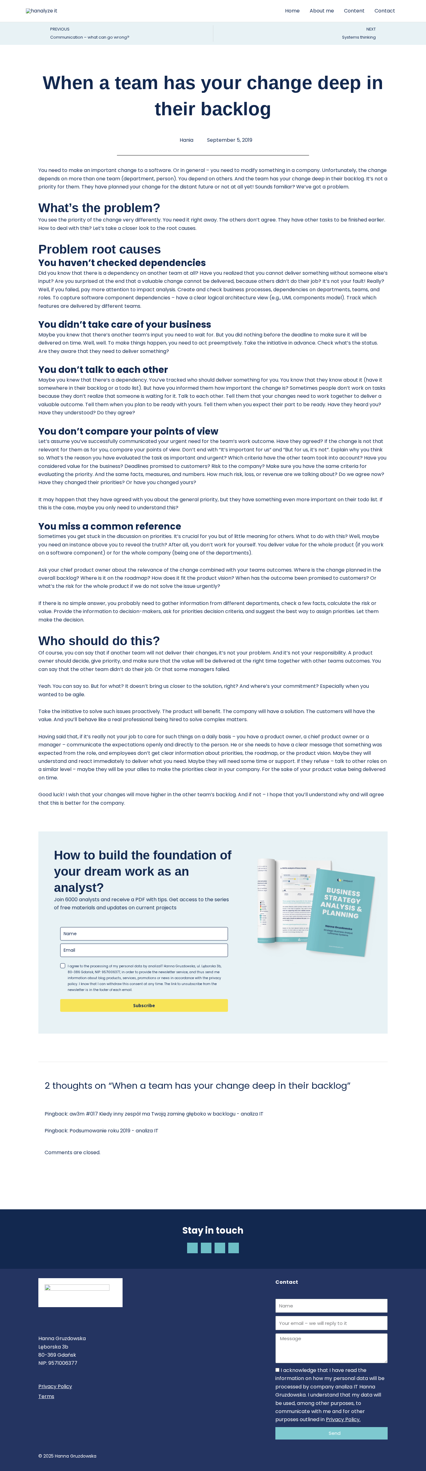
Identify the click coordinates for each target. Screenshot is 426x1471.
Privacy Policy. (343, 1419)
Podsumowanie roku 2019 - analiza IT (114, 1130)
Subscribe (144, 1005)
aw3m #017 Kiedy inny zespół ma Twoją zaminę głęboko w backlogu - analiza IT (167, 1113)
